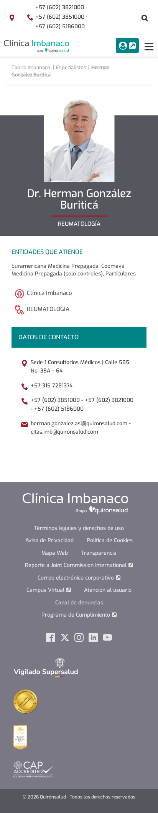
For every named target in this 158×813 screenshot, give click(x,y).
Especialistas (71, 67)
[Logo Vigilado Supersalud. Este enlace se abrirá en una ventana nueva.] (45, 667)
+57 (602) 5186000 (60, 26)
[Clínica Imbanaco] (36, 46)
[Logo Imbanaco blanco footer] (75, 503)
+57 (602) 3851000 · (61, 17)
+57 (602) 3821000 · (61, 7)
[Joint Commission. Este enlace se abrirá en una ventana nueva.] (25, 700)
